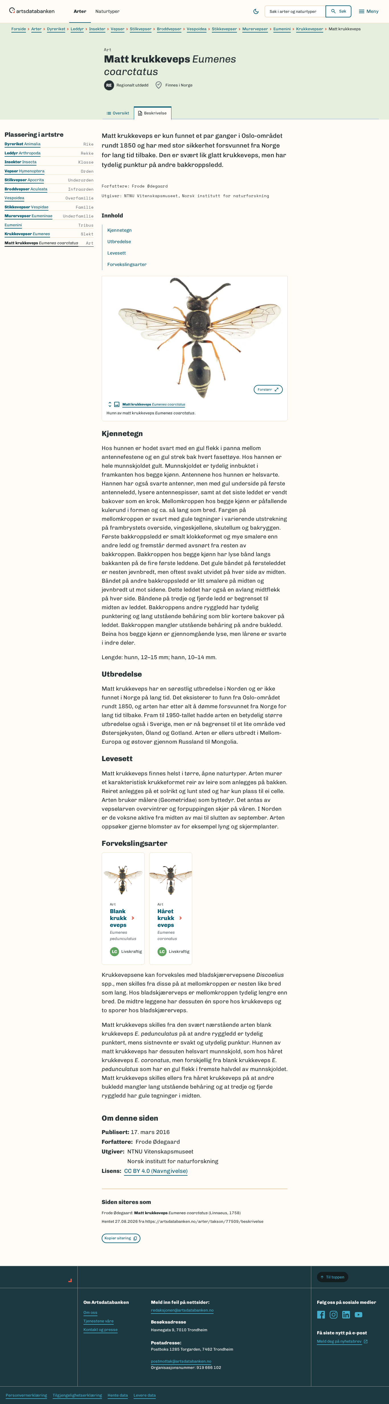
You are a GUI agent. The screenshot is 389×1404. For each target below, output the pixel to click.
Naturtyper (107, 11)
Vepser (117, 29)
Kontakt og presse (100, 1329)
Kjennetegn (119, 230)
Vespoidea (196, 29)
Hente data (118, 1395)
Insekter (97, 29)
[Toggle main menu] (368, 11)
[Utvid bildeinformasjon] (114, 404)
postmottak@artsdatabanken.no (181, 1361)
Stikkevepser (224, 29)
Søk (342, 11)
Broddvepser (169, 29)
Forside (18, 29)
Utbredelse (119, 241)
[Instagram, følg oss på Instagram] (333, 1315)
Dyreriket (56, 29)
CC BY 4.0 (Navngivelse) (156, 1170)
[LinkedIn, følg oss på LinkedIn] (346, 1315)
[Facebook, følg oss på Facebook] (321, 1315)
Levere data (145, 1395)
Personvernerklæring (26, 1395)
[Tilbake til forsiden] (32, 11)
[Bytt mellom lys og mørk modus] (256, 11)
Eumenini (282, 29)
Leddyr (77, 29)
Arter (80, 11)
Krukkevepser (309, 29)
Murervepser (255, 29)
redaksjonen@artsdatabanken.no (182, 1310)
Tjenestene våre (98, 1321)
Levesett (116, 253)
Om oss (90, 1312)
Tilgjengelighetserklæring (77, 1395)
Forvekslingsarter (127, 264)
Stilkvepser (140, 29)
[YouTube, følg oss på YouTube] (359, 1315)
